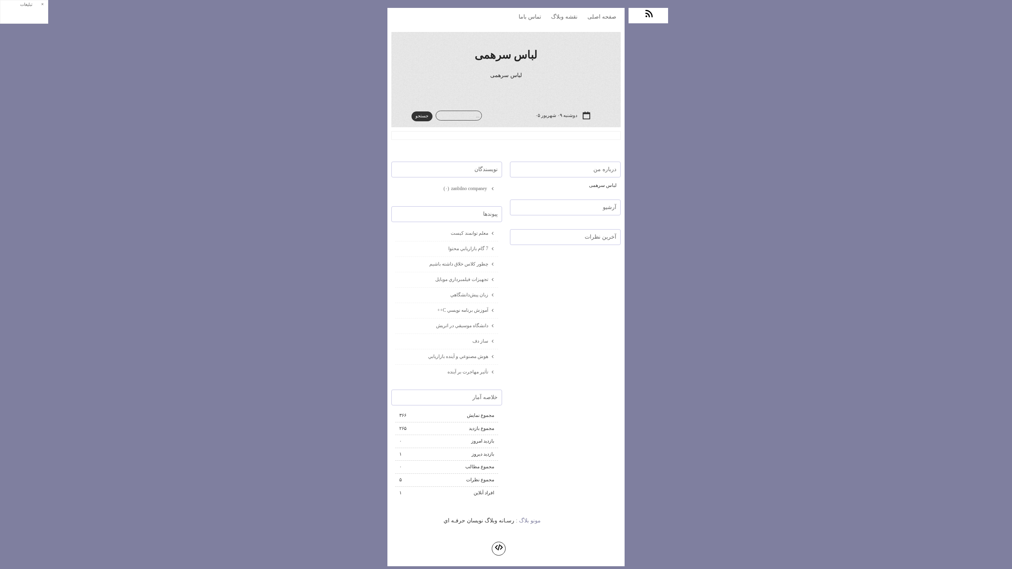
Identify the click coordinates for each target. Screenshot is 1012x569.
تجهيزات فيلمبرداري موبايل (461, 279)
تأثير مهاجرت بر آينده (467, 372)
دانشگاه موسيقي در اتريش (462, 325)
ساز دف (480, 341)
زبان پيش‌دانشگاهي (469, 295)
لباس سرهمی (506, 55)
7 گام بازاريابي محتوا (468, 248)
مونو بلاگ (530, 521)
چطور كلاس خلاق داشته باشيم (458, 264)
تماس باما (530, 17)
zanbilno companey (466, 188)
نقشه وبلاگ (564, 17)
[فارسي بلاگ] (557, 521)
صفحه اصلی (601, 17)
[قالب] (499, 549)
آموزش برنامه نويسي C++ (462, 310)
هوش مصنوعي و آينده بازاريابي (458, 356)
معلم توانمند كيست (469, 233)
